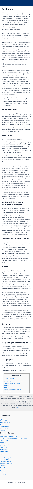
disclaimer (17, 407)
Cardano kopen (4, 428)
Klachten (7, 387)
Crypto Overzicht (4, 459)
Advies (6, 385)
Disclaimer (2, 465)
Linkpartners (3, 474)
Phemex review (4, 451)
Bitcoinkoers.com (4, 469)
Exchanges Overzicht (5, 461)
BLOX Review (3, 449)
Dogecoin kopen (4, 426)
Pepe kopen (3, 430)
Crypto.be (2, 472)
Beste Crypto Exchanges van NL (8, 436)
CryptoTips (3, 471)
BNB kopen (3, 424)
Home (3, 7)
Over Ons (2, 467)
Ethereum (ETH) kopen (6, 421)
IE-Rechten (7, 380)
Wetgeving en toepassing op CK (12, 389)
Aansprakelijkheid (9, 378)
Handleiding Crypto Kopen (7, 458)
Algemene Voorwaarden (6, 463)
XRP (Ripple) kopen (5, 422)
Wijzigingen (7, 391)
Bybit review (3, 442)
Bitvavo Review (4, 440)
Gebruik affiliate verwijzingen (12, 383)
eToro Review (3, 447)
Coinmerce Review (5, 444)
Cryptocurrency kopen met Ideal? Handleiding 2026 (13, 438)
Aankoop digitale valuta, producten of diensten (16, 381)
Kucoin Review (4, 446)
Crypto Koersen (4, 419)
